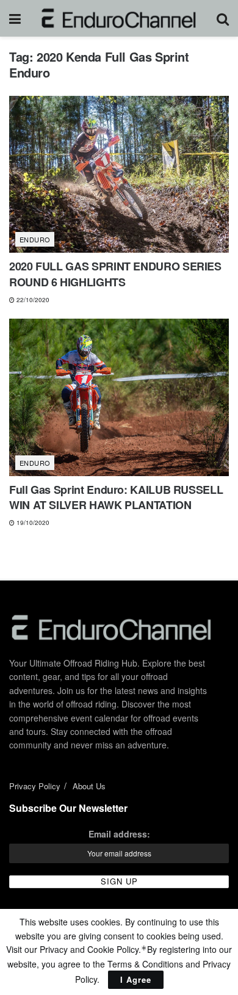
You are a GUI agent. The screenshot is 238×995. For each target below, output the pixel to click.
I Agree (135, 979)
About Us (89, 786)
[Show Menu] (15, 18)
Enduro (35, 239)
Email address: (119, 834)
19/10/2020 (32, 522)
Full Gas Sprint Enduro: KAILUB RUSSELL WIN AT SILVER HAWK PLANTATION (116, 497)
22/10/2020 (32, 299)
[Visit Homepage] (118, 18)
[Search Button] (223, 18)
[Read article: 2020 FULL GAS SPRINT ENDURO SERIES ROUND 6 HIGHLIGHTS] (119, 174)
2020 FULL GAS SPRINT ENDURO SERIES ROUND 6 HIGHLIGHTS (115, 273)
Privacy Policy (34, 786)
